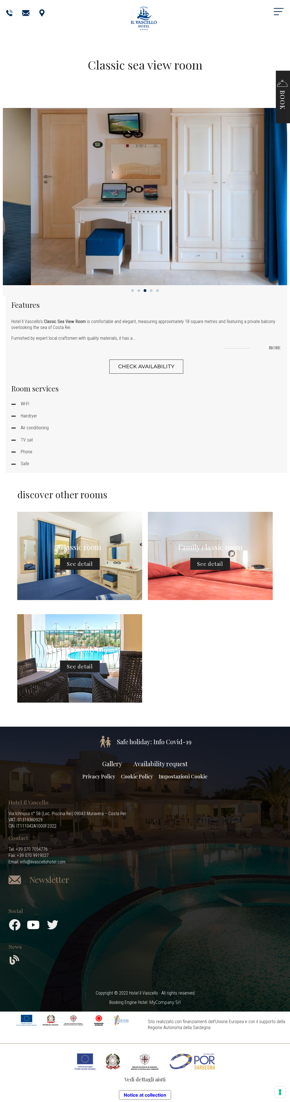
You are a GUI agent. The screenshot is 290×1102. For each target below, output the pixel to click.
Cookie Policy (137, 776)
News (15, 946)
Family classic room (210, 547)
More (275, 348)
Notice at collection (145, 1095)
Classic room (80, 547)
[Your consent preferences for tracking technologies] (280, 1092)
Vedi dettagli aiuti (145, 1079)
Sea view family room (79, 649)
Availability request (160, 763)
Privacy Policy (98, 776)
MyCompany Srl (165, 1002)
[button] (282, 94)
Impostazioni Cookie (183, 776)
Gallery (112, 763)
